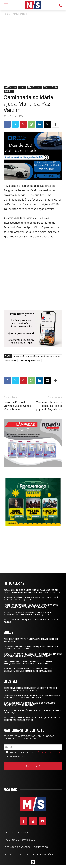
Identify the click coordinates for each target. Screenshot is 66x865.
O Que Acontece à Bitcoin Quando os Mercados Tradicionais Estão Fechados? (29, 704)
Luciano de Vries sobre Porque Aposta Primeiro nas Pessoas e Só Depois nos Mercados (32, 696)
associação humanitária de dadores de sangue (37, 356)
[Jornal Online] (33, 5)
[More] (55, 124)
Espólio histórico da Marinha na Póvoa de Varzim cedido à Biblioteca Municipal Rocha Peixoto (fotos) (32, 591)
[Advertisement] (33, 51)
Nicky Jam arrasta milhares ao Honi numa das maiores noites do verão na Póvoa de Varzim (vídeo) (33, 655)
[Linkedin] (39, 124)
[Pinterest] (23, 124)
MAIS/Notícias (20, 13)
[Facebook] (7, 124)
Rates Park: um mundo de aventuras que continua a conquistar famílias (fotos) (32, 719)
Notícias (22, 87)
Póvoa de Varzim (50, 87)
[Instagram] (33, 821)
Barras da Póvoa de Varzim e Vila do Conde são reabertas (17, 405)
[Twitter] (15, 124)
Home (7, 13)
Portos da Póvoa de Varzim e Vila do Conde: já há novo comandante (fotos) (31, 598)
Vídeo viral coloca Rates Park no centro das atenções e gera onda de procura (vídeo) (28, 662)
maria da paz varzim (30, 360)
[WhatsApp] (31, 124)
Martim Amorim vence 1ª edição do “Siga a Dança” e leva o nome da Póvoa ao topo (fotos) (31, 606)
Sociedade (8, 91)
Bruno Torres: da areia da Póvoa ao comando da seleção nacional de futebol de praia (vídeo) (31, 670)
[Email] (47, 124)
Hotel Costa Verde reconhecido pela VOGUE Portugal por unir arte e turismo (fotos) (27, 613)
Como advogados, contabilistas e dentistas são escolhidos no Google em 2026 (30, 689)
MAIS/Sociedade (34, 87)
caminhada (10, 360)
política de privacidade (47, 752)
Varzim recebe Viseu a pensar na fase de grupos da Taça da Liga (49, 405)
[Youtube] (42, 821)
